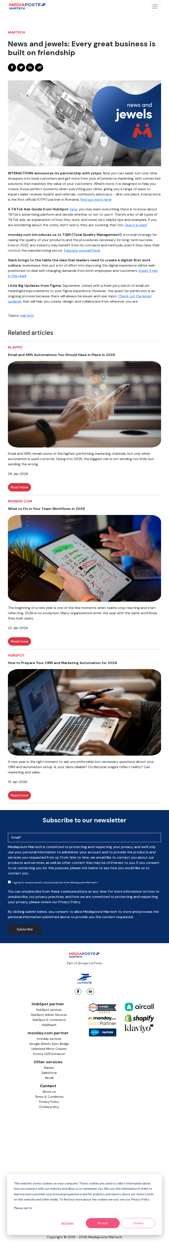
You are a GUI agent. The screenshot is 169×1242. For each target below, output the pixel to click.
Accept (103, 1223)
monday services (49, 1039)
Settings (67, 1223)
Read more (19, 487)
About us (49, 1092)
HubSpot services (49, 1010)
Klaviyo (15, 347)
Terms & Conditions (49, 1097)
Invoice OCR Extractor (49, 1054)
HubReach (49, 1025)
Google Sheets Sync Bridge (49, 1044)
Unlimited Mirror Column (49, 1049)
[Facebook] (78, 991)
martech (16, 32)
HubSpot (16, 655)
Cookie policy (49, 1107)
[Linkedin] (90, 991)
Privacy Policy (49, 1102)
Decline (138, 1223)
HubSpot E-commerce (49, 1020)
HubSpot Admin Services (49, 1015)
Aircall (49, 1078)
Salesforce (49, 1073)
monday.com (20, 501)
